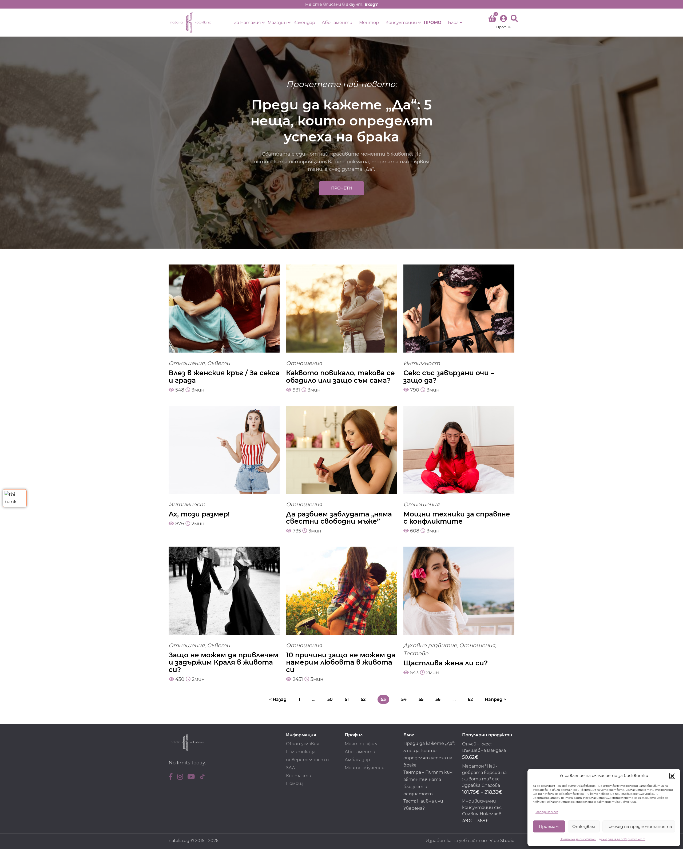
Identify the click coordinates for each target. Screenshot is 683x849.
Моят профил (361, 743)
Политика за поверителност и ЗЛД (307, 759)
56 (437, 699)
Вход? (371, 4)
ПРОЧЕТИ (341, 188)
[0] (492, 19)
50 (330, 699)
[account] (503, 22)
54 (404, 699)
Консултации (401, 22)
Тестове (415, 653)
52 (363, 699)
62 (470, 699)
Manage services (546, 812)
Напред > (495, 699)
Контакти (298, 775)
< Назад (278, 699)
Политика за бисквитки (578, 839)
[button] (672, 775)
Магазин (277, 22)
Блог (453, 22)
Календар (304, 22)
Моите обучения (364, 767)
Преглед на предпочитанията (638, 826)
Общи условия (302, 743)
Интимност (421, 363)
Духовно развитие (430, 645)
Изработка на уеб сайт (453, 840)
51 (347, 699)
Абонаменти (337, 22)
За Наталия (247, 22)
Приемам (549, 826)
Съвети (218, 363)
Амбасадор (357, 759)
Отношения (187, 363)
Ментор (369, 22)
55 (421, 699)
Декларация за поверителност (622, 839)
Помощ (294, 783)
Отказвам (583, 826)
